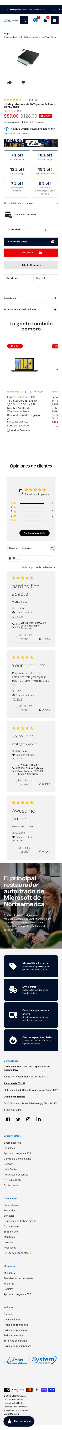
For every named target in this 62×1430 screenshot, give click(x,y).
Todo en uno (11, 1231)
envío (7, 122)
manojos (8, 1242)
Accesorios (10, 1247)
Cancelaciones (12, 1319)
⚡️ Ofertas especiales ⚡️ (18, 1252)
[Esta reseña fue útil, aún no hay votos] (40, 784)
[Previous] (7, 9)
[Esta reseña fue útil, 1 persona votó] (40, 639)
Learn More (22, 133)
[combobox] (38, 567)
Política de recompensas (17, 1345)
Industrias (9, 1148)
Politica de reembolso (16, 1324)
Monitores (9, 1236)
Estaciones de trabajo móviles (20, 1221)
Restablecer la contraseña (18, 1278)
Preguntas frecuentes (16, 1174)
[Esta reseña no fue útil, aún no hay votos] (46, 639)
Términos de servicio (15, 1340)
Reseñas (8, 1163)
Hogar (7, 33)
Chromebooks (11, 1226)
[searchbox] (28, 548)
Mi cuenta (9, 1272)
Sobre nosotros (12, 1142)
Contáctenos (11, 1185)
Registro (8, 1288)
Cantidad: (14, 229)
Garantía (8, 1314)
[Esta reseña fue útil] (40, 710)
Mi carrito (9, 1283)
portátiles (9, 1215)
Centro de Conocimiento (17, 1158)
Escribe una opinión (34, 533)
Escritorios (9, 1210)
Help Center (10, 1169)
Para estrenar (11, 1205)
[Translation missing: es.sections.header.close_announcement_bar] (59, 9)
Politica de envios (13, 1335)
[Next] (54, 9)
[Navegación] (55, 20)
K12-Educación (12, 1179)
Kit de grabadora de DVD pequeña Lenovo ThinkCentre (30, 37)
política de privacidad (16, 1330)
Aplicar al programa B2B (17, 1153)
